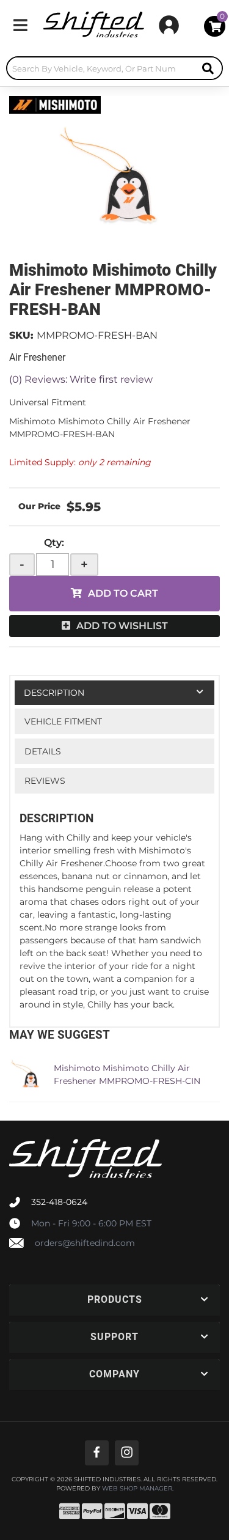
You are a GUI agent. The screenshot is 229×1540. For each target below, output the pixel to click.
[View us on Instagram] (127, 1452)
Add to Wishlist (122, 626)
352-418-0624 (59, 1201)
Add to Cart (123, 593)
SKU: (21, 335)
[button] (114, 68)
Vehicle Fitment (63, 721)
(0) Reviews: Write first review (81, 379)
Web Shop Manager (137, 1489)
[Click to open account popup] (169, 25)
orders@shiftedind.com (85, 1243)
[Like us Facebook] (97, 1452)
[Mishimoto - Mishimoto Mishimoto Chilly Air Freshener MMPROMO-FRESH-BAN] (55, 103)
